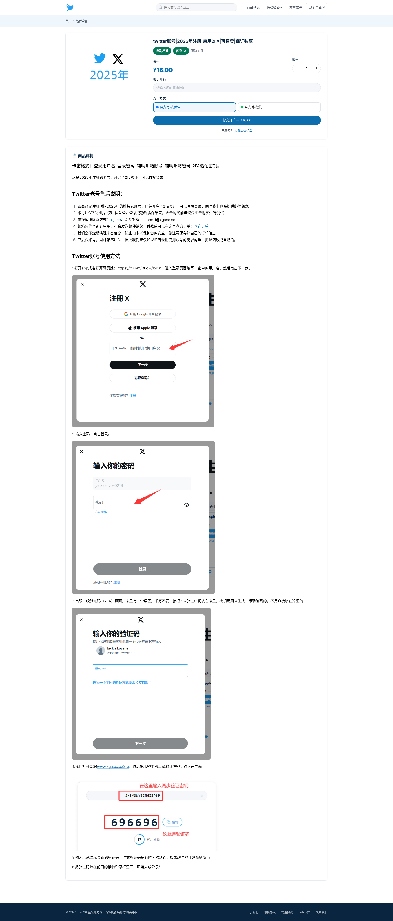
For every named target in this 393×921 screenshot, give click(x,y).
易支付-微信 (253, 107)
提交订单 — (237, 120)
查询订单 (201, 226)
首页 (68, 21)
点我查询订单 (243, 131)
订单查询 (319, 7)
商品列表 (253, 7)
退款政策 (304, 912)
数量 (295, 60)
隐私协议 (270, 912)
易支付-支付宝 (170, 107)
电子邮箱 (159, 79)
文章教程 (295, 7)
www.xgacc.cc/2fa (113, 766)
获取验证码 (274, 7)
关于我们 (252, 912)
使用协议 (287, 912)
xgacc (115, 219)
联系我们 (322, 912)
